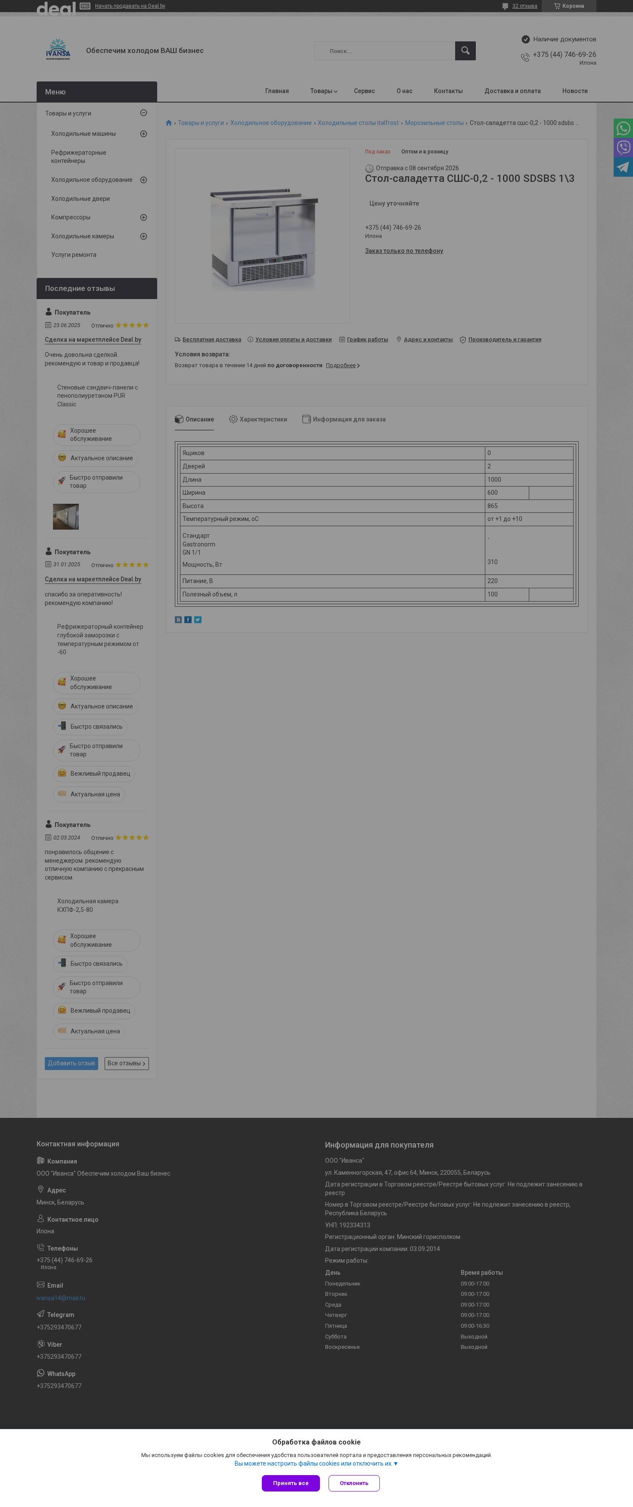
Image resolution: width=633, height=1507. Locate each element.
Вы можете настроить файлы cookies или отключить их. (314, 1463)
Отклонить (354, 1483)
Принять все (291, 1483)
